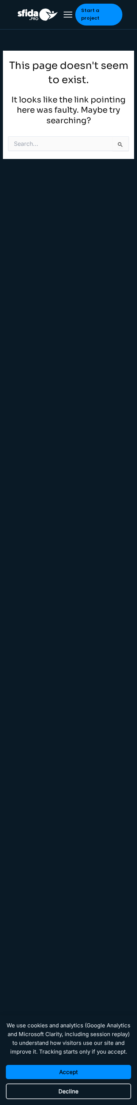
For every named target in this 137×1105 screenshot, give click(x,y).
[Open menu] (68, 14)
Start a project (90, 14)
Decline (68, 1091)
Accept (68, 1072)
